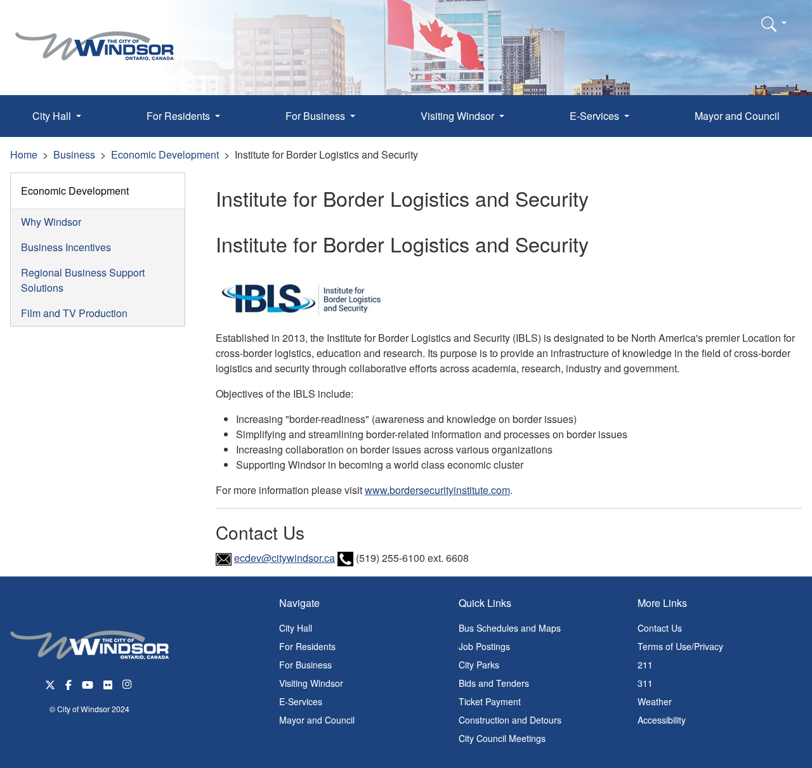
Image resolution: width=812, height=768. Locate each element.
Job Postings (484, 646)
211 (645, 664)
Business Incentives (66, 247)
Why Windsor (51, 221)
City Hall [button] (53, 115)
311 (645, 683)
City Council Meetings (502, 738)
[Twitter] (50, 684)
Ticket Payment (490, 701)
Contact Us (660, 628)
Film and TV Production (74, 313)
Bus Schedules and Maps (510, 628)
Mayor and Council (737, 115)
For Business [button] (316, 115)
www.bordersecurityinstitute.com (437, 490)
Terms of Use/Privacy (680, 646)
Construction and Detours (510, 719)
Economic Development (165, 154)
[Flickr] (107, 684)
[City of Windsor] (94, 36)
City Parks (479, 664)
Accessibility (662, 719)
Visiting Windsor (311, 683)
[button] (774, 23)
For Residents (307, 646)
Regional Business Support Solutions (83, 280)
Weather (655, 701)
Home (23, 154)
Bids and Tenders (494, 683)
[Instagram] (128, 684)
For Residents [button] (180, 115)
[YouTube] (87, 684)
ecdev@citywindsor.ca (284, 557)
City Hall (295, 628)
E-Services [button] (596, 115)
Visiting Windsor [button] (459, 115)
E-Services (300, 701)
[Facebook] (68, 684)
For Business (305, 664)
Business (74, 154)
